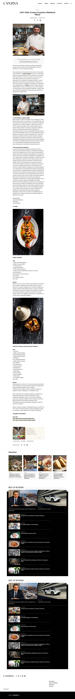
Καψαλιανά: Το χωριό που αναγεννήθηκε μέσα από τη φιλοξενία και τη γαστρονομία (15, 475)
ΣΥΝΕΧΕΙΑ (40, 437)
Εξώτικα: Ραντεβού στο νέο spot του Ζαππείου (28, 533)
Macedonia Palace (16, 441)
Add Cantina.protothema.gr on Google (28, 61)
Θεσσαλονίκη (23, 441)
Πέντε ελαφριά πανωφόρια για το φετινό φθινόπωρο (29, 524)
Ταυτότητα (51, 686)
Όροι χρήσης (51, 681)
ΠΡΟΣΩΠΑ (37, 9)
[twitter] (40, 20)
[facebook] (34, 20)
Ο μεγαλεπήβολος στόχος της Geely (44, 509)
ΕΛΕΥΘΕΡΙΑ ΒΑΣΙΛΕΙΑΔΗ (33, 17)
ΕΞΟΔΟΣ (10, 472)
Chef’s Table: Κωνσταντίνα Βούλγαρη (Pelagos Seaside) (24, 420)
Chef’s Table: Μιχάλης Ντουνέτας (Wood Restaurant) (23, 418)
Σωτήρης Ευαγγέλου (30, 441)
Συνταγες (40, 3)
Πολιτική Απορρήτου (53, 682)
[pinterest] (37, 20)
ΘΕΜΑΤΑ (25, 472)
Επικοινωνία (51, 684)
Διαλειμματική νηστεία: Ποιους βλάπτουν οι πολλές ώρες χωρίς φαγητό (32, 515)
